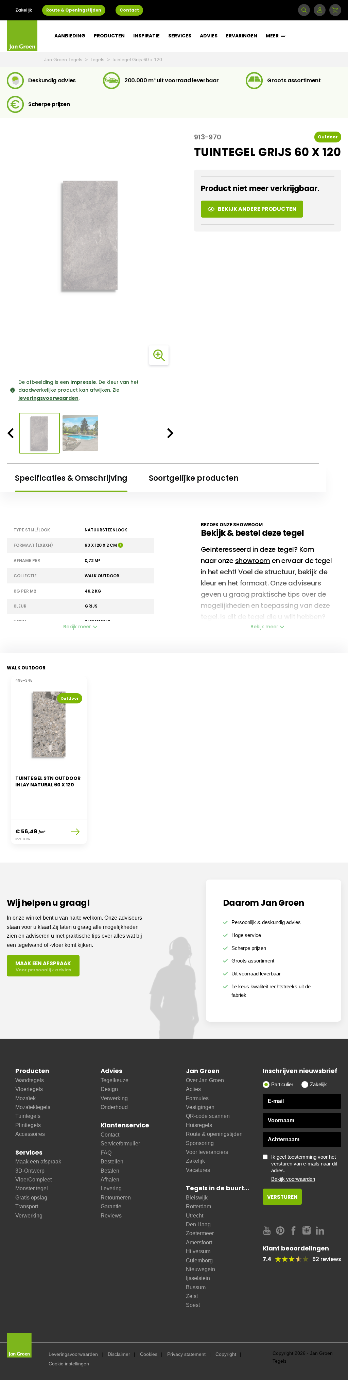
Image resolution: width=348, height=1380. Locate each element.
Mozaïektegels (32, 1107)
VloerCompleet (33, 1179)
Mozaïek (25, 1098)
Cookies (148, 1354)
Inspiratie (146, 35)
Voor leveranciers (207, 1152)
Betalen (110, 1171)
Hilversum (198, 1251)
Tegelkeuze (114, 1080)
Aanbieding (69, 35)
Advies (209, 35)
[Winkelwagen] (335, 10)
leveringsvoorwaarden (48, 398)
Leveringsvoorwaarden (73, 1354)
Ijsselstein (198, 1278)
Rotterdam (198, 1206)
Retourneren (116, 1197)
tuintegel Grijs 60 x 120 (137, 59)
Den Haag (198, 1224)
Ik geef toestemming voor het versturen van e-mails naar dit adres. (304, 1168)
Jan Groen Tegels (64, 59)
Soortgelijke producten (194, 478)
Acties (193, 1089)
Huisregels (199, 1125)
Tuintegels (27, 1116)
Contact (129, 10)
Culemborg (199, 1260)
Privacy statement (186, 1354)
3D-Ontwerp (30, 1171)
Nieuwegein (200, 1269)
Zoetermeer (200, 1233)
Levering (111, 1188)
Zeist (192, 1296)
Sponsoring (200, 1143)
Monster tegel (31, 1188)
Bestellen (112, 1161)
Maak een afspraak (38, 1161)
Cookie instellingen (69, 1363)
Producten (109, 35)
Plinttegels (28, 1125)
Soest (193, 1305)
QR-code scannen (208, 1116)
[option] (90, 235)
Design (109, 1089)
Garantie (111, 1206)
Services (179, 35)
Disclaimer (119, 1354)
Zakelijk (23, 10)
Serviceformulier (120, 1143)
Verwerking (28, 1216)
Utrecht (194, 1216)
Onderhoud (114, 1107)
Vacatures (198, 1170)
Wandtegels (29, 1080)
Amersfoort (199, 1242)
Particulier (282, 1084)
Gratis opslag (31, 1197)
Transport (26, 1206)
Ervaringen (241, 35)
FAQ (106, 1153)
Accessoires (30, 1134)
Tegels (98, 59)
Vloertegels (29, 1089)
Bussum (196, 1287)
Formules (197, 1098)
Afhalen (110, 1179)
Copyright (225, 1354)
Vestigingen (200, 1107)
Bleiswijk (197, 1197)
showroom (253, 560)
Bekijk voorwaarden (293, 1179)
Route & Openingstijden (73, 10)
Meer (273, 35)
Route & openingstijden (214, 1134)
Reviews (111, 1216)
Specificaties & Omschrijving (71, 478)
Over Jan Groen (205, 1080)
